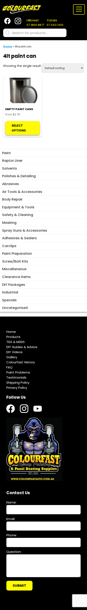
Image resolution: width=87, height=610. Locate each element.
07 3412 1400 (55, 22)
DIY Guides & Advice (21, 347)
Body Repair (12, 199)
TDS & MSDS (15, 342)
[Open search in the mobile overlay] (35, 33)
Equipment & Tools (18, 207)
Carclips (9, 245)
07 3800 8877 (35, 22)
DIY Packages (13, 284)
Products (13, 337)
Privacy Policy (16, 387)
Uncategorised (15, 307)
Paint (6, 153)
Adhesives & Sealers (19, 238)
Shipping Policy (17, 382)
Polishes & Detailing (19, 176)
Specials (9, 300)
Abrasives (10, 183)
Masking (9, 222)
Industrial (10, 292)
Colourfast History (20, 362)
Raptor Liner (12, 160)
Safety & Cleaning (17, 214)
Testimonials (16, 377)
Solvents (9, 168)
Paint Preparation (17, 253)
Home (7, 46)
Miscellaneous (14, 269)
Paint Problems (18, 372)
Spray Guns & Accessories (24, 230)
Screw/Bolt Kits (15, 261)
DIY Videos (14, 352)
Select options (19, 127)
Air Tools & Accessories (22, 191)
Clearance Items (16, 276)
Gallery (11, 357)
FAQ (9, 367)
